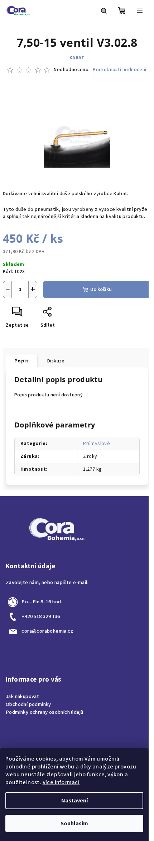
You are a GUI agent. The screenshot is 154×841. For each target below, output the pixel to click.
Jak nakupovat (22, 696)
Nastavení (74, 801)
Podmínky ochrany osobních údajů (44, 712)
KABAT (77, 58)
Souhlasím (74, 823)
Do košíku (101, 289)
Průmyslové (96, 443)
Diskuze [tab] (56, 361)
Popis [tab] (21, 361)
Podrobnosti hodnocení (119, 69)
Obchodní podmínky (28, 704)
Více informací (61, 782)
